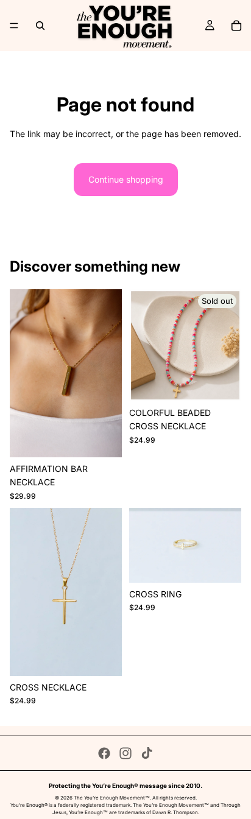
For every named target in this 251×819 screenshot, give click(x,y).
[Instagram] (125, 753)
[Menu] (14, 26)
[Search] (40, 25)
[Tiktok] (147, 753)
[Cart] (236, 25)
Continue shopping (125, 179)
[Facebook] (104, 753)
